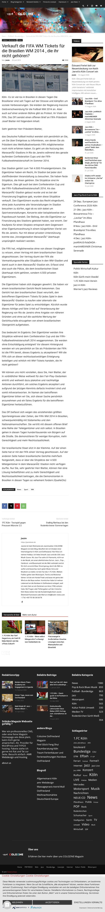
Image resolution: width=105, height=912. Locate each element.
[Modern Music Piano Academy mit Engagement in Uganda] (7, 685)
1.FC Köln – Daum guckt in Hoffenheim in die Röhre (59, 695)
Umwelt (77, 825)
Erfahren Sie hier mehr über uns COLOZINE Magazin (56, 856)
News (20, 40)
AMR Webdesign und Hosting (17, 756)
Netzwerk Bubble (33, 2)
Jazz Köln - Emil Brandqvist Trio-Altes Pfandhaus (85, 230)
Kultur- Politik (83, 23)
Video (85, 824)
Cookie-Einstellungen (13, 875)
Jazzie (7, 60)
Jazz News (74, 2)
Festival (85, 761)
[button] (83, 6)
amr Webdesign (45, 782)
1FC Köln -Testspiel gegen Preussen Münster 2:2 (14, 524)
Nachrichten (81, 792)
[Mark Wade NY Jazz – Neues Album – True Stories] (7, 709)
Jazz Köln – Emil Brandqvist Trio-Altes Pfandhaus (93, 101)
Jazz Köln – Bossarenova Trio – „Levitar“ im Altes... (92, 129)
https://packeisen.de (28, 542)
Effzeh (84, 756)
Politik (88, 802)
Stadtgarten (79, 820)
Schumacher (80, 815)
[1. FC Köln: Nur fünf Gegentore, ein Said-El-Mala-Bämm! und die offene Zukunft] (12, 626)
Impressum (62, 2)
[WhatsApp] (23, 506)
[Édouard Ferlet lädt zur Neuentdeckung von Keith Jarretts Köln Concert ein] (87, 54)
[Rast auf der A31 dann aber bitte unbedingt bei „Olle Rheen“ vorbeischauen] (42, 684)
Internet (68, 23)
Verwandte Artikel (11, 615)
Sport (26, 489)
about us (6, 762)
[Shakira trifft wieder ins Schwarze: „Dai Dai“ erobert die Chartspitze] (77, 178)
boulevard (79, 747)
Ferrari (77, 761)
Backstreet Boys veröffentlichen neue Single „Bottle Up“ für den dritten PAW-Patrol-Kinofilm (93, 163)
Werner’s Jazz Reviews (85, 289)
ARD (89, 743)
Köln (26, 23)
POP (76, 806)
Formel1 (94, 760)
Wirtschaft (78, 829)
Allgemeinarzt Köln (47, 778)
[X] (11, 506)
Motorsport (8, 29)
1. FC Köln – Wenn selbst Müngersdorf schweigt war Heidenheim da (35, 639)
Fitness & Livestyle (49, 2)
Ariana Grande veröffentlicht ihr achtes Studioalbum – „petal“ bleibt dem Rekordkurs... (93, 145)
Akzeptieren (52, 902)
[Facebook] (87, 6)
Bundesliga (44, 23)
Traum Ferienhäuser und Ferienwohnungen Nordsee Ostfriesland (51, 756)
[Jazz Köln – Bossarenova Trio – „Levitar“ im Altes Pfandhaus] (77, 129)
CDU (94, 752)
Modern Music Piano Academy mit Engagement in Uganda (24, 684)
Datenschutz (12, 872)
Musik (95, 788)
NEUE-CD (79, 797)
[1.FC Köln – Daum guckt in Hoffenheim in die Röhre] (42, 696)
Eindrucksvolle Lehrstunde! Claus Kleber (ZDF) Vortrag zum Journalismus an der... (58, 711)
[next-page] (8, 653)
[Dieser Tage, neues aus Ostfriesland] (7, 698)
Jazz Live (96, 765)
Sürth (89, 820)
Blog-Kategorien (16, 2)
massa (83, 780)
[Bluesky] (101, 6)
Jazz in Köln (79, 285)
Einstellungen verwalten (88, 902)
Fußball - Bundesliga (16, 36)
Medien (92, 779)
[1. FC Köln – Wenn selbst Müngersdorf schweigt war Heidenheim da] (35, 627)
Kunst (85, 775)
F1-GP (93, 757)
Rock (84, 806)
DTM (76, 756)
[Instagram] (92, 6)
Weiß (93, 825)
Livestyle (57, 23)
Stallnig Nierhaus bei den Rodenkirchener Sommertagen (54, 524)
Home (4, 2)
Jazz (34, 23)
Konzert (88, 770)
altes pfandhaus (80, 743)
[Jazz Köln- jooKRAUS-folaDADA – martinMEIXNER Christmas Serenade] (77, 114)
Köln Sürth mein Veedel (86, 276)
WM (32, 489)
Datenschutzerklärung (95, 908)
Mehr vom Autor (30, 615)
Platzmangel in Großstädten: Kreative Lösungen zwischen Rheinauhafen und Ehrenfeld (57, 641)
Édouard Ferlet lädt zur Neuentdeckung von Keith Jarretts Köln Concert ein (85, 68)
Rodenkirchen (80, 811)
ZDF (86, 829)
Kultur (77, 775)
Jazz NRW (77, 770)
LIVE (76, 779)
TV (95, 819)
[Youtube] (96, 6)
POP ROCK (16, 23)
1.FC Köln (80, 738)
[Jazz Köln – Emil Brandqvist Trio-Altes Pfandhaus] (77, 101)
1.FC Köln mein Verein (85, 280)
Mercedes (79, 784)
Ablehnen (17, 902)
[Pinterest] (17, 506)
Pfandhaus (78, 802)
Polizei (96, 802)
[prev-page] (3, 653)
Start (4, 36)
